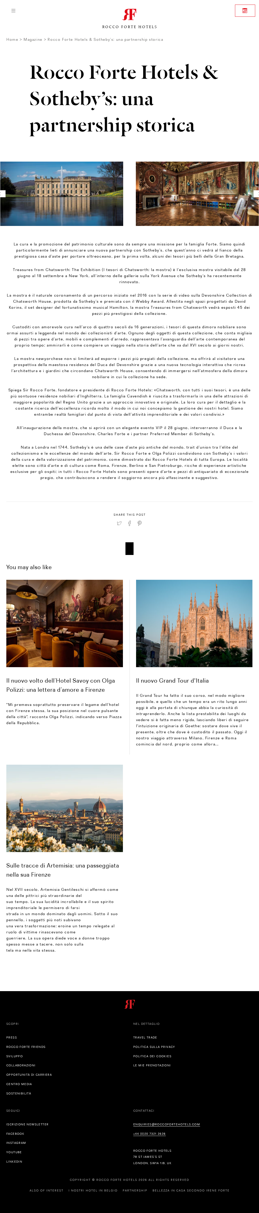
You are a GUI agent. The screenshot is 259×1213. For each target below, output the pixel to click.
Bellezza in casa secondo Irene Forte (191, 1190)
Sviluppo (14, 1056)
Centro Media (19, 1084)
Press (11, 1037)
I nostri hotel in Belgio (93, 1190)
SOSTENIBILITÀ (18, 1093)
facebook (15, 1133)
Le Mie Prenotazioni (152, 1065)
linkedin (14, 1161)
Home (12, 39)
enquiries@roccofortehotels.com (166, 1124)
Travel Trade (145, 1037)
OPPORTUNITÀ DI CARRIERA (29, 1074)
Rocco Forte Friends (26, 1047)
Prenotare (245, 11)
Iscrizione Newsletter (27, 1124)
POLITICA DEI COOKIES (152, 1056)
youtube (14, 1152)
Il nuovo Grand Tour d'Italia (172, 680)
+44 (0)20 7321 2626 (149, 1133)
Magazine (33, 39)
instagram (16, 1143)
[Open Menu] (13, 11)
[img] (64, 623)
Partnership (135, 1190)
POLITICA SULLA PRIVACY (154, 1047)
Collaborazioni (21, 1065)
